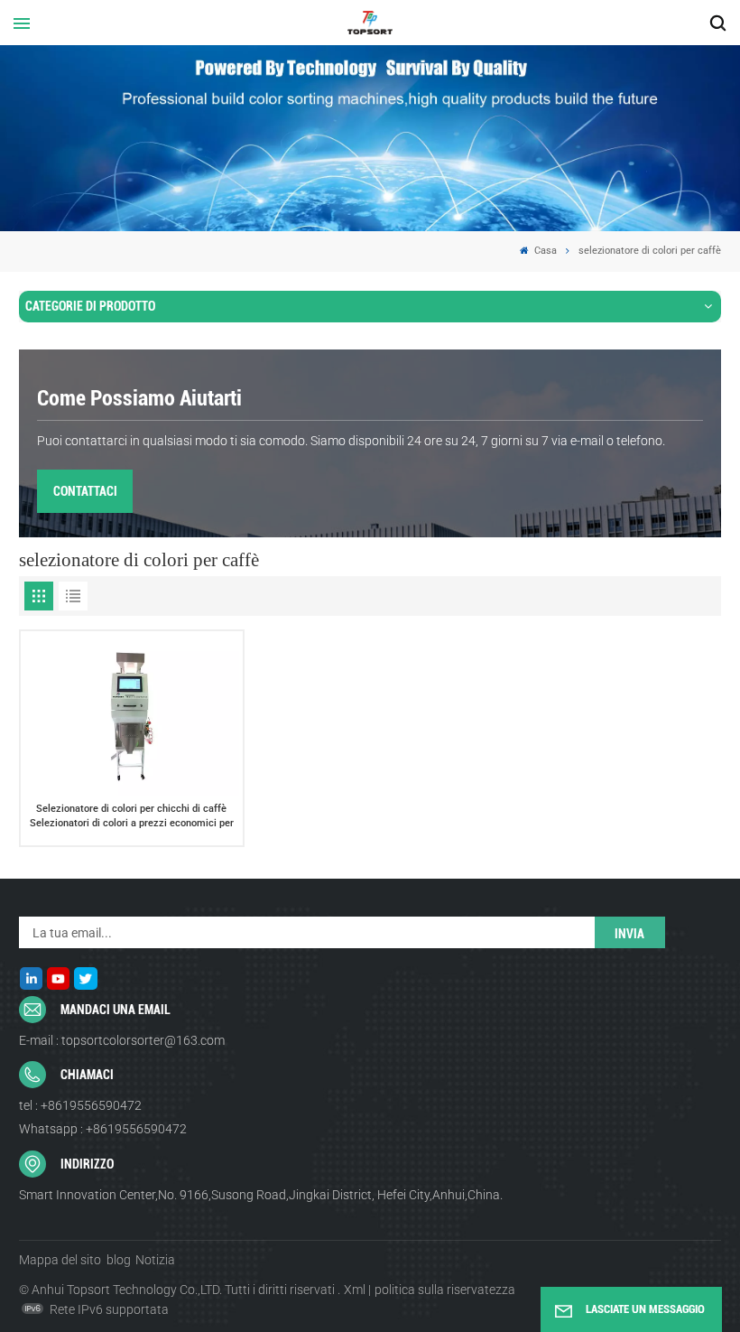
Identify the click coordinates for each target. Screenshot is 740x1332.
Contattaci (85, 491)
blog (118, 1260)
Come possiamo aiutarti (139, 398)
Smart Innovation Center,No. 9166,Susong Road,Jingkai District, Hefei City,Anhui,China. (261, 1195)
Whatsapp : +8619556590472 (103, 1129)
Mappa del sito (60, 1260)
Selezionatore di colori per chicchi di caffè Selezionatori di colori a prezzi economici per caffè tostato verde (132, 816)
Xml (354, 1289)
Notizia (155, 1260)
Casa (544, 250)
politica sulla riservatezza (445, 1289)
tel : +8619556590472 (80, 1105)
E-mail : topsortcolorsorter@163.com (122, 1040)
